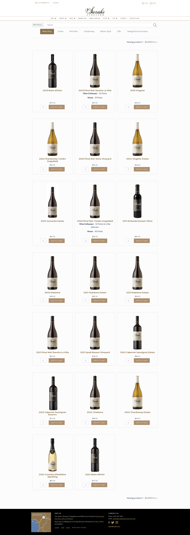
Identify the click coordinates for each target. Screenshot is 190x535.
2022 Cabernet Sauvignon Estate (137, 352)
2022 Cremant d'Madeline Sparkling (52, 475)
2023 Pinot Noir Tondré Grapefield (95, 221)
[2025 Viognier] (137, 70)
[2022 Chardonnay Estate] (137, 392)
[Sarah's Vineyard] (95, 11)
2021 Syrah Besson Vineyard (95, 352)
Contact (123, 18)
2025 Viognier (137, 90)
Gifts (119, 31)
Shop (71, 18)
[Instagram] (117, 522)
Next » (155, 42)
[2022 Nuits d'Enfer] (95, 454)
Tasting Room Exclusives (137, 31)
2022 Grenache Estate (52, 221)
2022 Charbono (95, 412)
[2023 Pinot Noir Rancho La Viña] (95, 70)
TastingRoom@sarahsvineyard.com (123, 519)
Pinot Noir (73, 31)
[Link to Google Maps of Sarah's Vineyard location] (41, 522)
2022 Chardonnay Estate (137, 412)
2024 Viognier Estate (137, 159)
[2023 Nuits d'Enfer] (52, 70)
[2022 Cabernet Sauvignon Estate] (137, 332)
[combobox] (38, 25)
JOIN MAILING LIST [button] (114, 526)
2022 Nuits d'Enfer (95, 474)
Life (113, 18)
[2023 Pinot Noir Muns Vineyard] (95, 139)
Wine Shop (47, 31)
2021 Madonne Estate (137, 292)
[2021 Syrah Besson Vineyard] (95, 332)
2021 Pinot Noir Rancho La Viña (52, 352)
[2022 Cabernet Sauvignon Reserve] (52, 392)
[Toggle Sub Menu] (55, 18)
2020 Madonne (52, 292)
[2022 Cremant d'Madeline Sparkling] (52, 454)
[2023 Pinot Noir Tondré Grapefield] (95, 201)
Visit (52, 18)
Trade (62, 527)
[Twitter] (112, 522)
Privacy (68, 527)
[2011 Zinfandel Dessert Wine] (137, 201)
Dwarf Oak (82, 18)
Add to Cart (56, 107)
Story (105, 18)
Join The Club (134, 18)
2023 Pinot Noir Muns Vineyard (95, 159)
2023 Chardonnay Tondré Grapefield (52, 160)
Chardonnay (89, 31)
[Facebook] (109, 522)
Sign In (55, 3)
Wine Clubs (94, 18)
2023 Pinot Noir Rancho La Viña (95, 90)
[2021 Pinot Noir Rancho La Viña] (52, 332)
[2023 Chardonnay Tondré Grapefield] (52, 139)
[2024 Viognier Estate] (137, 139)
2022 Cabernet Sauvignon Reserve (52, 413)
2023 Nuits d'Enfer (52, 90)
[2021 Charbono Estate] (95, 272)
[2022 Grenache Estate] (52, 201)
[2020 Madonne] (52, 272)
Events (61, 18)
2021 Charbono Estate (95, 292)
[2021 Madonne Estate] (137, 272)
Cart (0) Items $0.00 (42, 3)
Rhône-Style (105, 31)
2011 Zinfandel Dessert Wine (138, 221)
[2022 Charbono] (95, 392)
